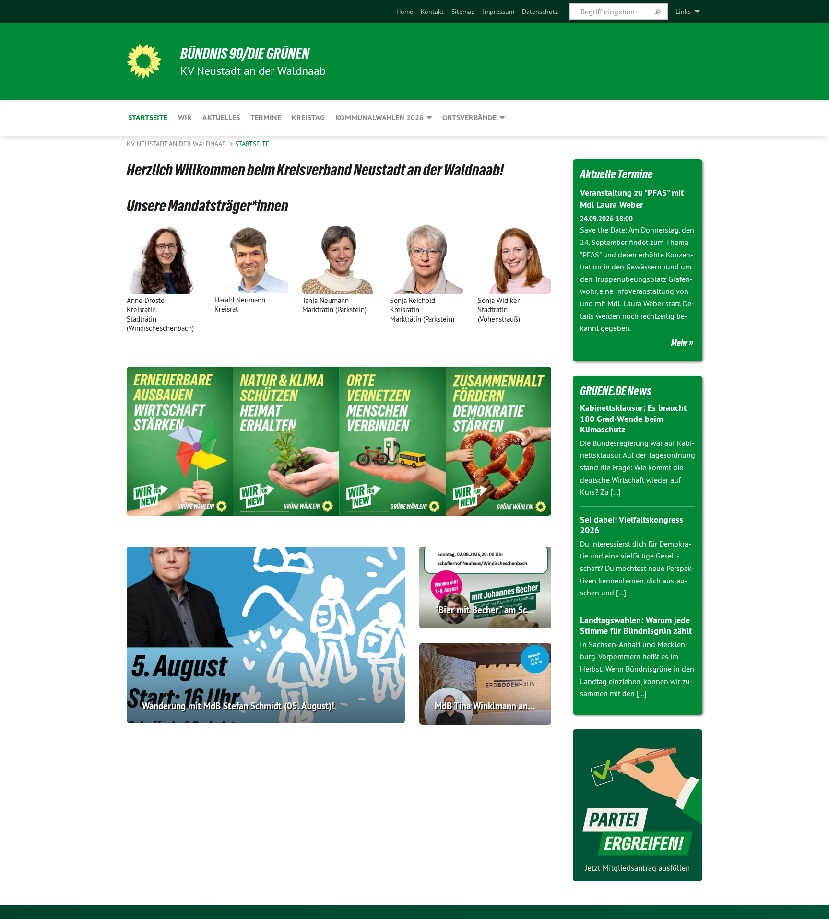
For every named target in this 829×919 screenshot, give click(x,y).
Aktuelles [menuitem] (221, 118)
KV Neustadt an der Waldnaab (177, 144)
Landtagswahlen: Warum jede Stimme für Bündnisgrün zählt (636, 626)
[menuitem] (404, 11)
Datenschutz (540, 11)
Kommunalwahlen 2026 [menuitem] (379, 118)
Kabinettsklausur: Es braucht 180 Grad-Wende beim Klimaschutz (633, 418)
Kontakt (432, 11)
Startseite (252, 144)
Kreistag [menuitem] (308, 118)
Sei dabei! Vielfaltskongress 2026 (631, 525)
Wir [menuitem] (185, 118)
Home (404, 11)
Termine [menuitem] (265, 118)
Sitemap (463, 11)
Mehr (679, 342)
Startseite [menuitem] (147, 118)
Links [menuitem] (683, 11)
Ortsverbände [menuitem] (469, 118)
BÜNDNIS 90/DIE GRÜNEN (244, 53)
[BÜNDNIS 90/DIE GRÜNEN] (144, 61)
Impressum (498, 11)
